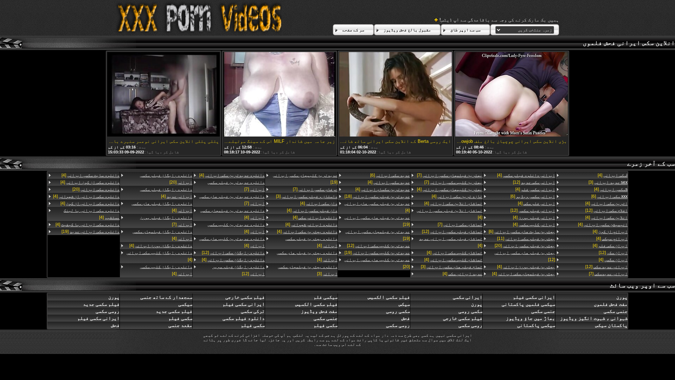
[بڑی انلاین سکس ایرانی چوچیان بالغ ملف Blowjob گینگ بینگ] (511, 95)
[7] (608, 273)
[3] (608, 182)
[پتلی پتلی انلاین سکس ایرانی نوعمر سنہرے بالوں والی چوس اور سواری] (163, 95)
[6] (609, 196)
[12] (606, 210)
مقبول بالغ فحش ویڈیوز (407, 29)
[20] (525, 245)
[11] (526, 238)
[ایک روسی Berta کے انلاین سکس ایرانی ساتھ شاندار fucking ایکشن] (395, 95)
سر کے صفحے (353, 29)
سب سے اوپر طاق (465, 29)
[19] (377, 221)
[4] (613, 175)
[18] (377, 196)
